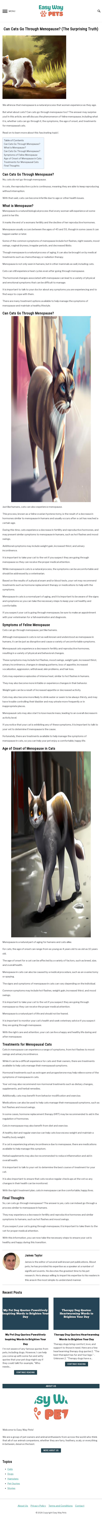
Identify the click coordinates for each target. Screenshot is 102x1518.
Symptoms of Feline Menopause (20, 154)
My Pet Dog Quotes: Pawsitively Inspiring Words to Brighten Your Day (25, 1339)
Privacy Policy (38, 1505)
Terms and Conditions (60, 1505)
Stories (11, 1488)
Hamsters (12, 1478)
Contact (79, 1505)
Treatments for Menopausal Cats (21, 162)
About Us (23, 1505)
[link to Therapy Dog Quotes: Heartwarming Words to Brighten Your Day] (76, 1314)
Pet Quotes (13, 1483)
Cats (10, 1469)
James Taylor (34, 1255)
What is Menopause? (15, 147)
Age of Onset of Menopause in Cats (22, 158)
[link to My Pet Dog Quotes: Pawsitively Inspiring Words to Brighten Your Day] (25, 1314)
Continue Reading (25, 1372)
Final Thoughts (11, 165)
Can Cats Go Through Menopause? (22, 144)
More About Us (51, 1450)
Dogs (10, 1473)
